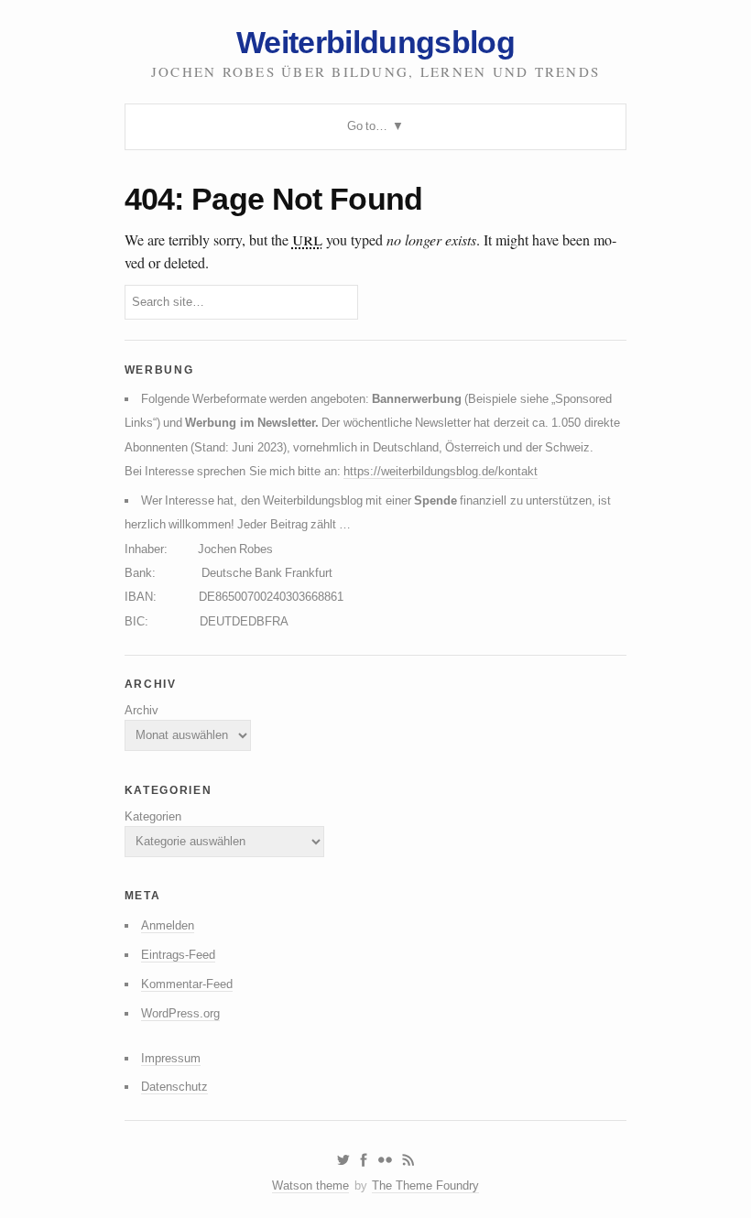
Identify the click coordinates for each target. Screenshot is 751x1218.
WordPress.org (180, 1013)
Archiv (141, 710)
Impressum (171, 1058)
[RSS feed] (408, 1160)
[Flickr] (384, 1160)
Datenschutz (174, 1086)
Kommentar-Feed (187, 984)
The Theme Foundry (425, 1185)
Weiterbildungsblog (375, 42)
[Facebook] (363, 1160)
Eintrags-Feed (178, 955)
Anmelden (167, 925)
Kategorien (153, 816)
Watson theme (310, 1185)
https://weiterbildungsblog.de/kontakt (440, 471)
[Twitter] (343, 1160)
